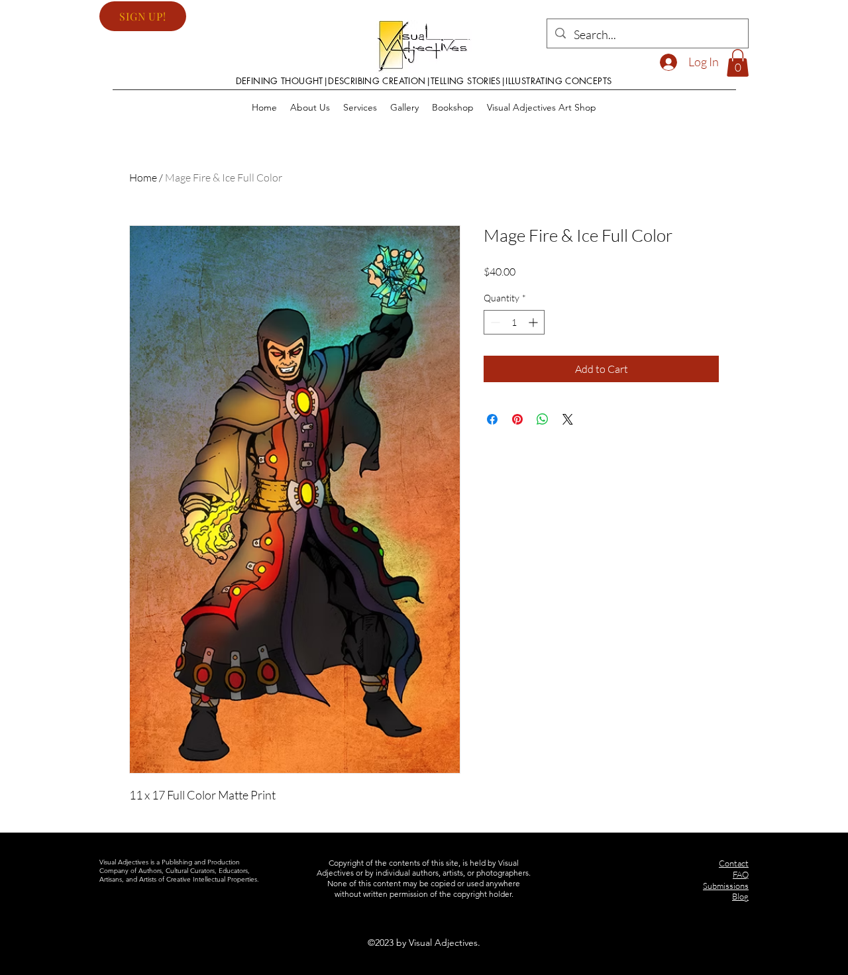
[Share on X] (568, 419)
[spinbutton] (514, 322)
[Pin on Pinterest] (517, 419)
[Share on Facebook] (492, 419)
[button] (142, 16)
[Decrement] (494, 322)
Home (143, 177)
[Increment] (534, 322)
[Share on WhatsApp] (543, 419)
